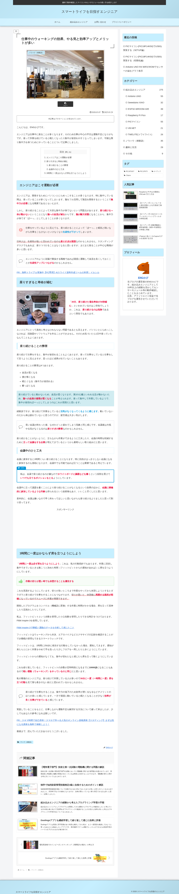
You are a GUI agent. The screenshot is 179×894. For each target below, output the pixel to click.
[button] (65, 104)
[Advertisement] (65, 528)
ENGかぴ (143, 277)
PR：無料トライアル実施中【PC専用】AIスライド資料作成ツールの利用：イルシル (58, 272)
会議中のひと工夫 (56, 169)
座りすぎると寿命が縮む (57, 161)
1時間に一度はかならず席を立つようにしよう (66, 173)
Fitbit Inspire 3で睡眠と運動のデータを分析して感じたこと (45, 627)
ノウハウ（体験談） (26, 742)
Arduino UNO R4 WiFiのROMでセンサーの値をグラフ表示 (143, 69)
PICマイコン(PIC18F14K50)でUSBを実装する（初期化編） (142, 58)
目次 (62, 152)
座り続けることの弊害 (58, 165)
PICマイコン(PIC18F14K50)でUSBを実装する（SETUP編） (142, 48)
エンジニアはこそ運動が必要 (59, 157)
